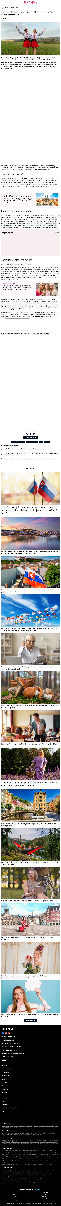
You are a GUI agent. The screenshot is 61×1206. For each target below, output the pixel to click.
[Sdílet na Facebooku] (27, 434)
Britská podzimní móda (7, 1134)
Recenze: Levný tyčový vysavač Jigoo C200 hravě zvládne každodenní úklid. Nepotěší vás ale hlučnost (24, 1176)
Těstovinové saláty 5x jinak (8, 1140)
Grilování (15, 1127)
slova (58, 223)
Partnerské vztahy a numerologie (33, 1133)
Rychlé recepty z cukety (29, 1140)
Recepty (5, 1092)
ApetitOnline (6, 1098)
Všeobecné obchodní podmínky (13, 1053)
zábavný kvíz (13, 314)
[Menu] (3, 2)
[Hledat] (57, 2)
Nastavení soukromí (9, 1050)
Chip (3, 1111)
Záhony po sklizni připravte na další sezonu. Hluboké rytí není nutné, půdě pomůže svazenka (22, 1182)
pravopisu (37, 217)
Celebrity (5, 1072)
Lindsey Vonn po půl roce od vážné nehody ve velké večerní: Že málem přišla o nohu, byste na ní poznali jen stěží (27, 1174)
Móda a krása (7, 1069)
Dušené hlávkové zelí (7, 1143)
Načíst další (30, 1021)
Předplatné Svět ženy (9, 1036)
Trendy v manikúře (6, 1133)
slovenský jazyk (32, 442)
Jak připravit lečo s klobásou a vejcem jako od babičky (25, 1143)
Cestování (36, 1126)
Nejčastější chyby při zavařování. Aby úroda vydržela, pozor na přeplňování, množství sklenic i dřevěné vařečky (26, 1158)
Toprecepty (6, 1118)
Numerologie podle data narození (46, 1126)
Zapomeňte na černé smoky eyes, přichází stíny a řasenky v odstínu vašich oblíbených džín (22, 1172)
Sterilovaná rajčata (19, 1140)
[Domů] (30, 2)
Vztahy (4, 1065)
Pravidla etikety (5, 1126)
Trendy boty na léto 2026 (38, 1134)
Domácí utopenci (42, 1143)
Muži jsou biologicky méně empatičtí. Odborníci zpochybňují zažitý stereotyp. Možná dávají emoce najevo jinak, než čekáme (29, 1170)
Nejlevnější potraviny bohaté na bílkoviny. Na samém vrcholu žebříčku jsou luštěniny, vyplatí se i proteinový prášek (27, 1164)
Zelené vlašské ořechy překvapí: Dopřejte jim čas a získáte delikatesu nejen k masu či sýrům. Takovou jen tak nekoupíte (28, 1178)
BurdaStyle (45, 1196)
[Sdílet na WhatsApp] (34, 434)
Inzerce (4, 1060)
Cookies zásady (7, 1056)
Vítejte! (9, 1127)
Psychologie (6, 1075)
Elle (3, 1101)
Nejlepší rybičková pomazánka (13, 1142)
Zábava (7, 7)
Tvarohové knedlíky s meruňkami (43, 1140)
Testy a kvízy (15, 7)
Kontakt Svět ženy (8, 1040)
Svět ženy (15, 1194)
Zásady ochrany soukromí (11, 1046)
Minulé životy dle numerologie (18, 1133)
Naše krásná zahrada (9, 1108)
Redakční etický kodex (10, 1043)
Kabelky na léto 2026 (18, 1134)
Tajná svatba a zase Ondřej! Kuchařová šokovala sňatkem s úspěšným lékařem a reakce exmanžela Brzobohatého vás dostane (30, 1154)
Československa (33, 166)
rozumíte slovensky (18, 442)
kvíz (41, 442)
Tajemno (5, 1089)
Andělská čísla (29, 1126)
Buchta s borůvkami (34, 1142)
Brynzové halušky (25, 1142)
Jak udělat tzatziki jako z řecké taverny (48, 1142)
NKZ (16, 1196)
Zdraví (4, 1079)
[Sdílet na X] (30, 434)
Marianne (5, 1104)
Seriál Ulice (44, 1133)
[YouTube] (9, 1033)
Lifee (3, 1114)
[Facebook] (3, 1033)
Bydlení (4, 1086)
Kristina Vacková (6, 18)
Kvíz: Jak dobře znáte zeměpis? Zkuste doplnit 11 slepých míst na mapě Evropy (25, 334)
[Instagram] (6, 1033)
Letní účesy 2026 (27, 1134)
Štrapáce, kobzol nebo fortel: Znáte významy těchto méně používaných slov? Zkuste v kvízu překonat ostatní (26, 1156)
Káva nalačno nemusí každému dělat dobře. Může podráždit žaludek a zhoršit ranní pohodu (22, 1180)
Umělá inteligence (52, 1133)
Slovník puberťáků (14, 1126)
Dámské (45, 1194)
